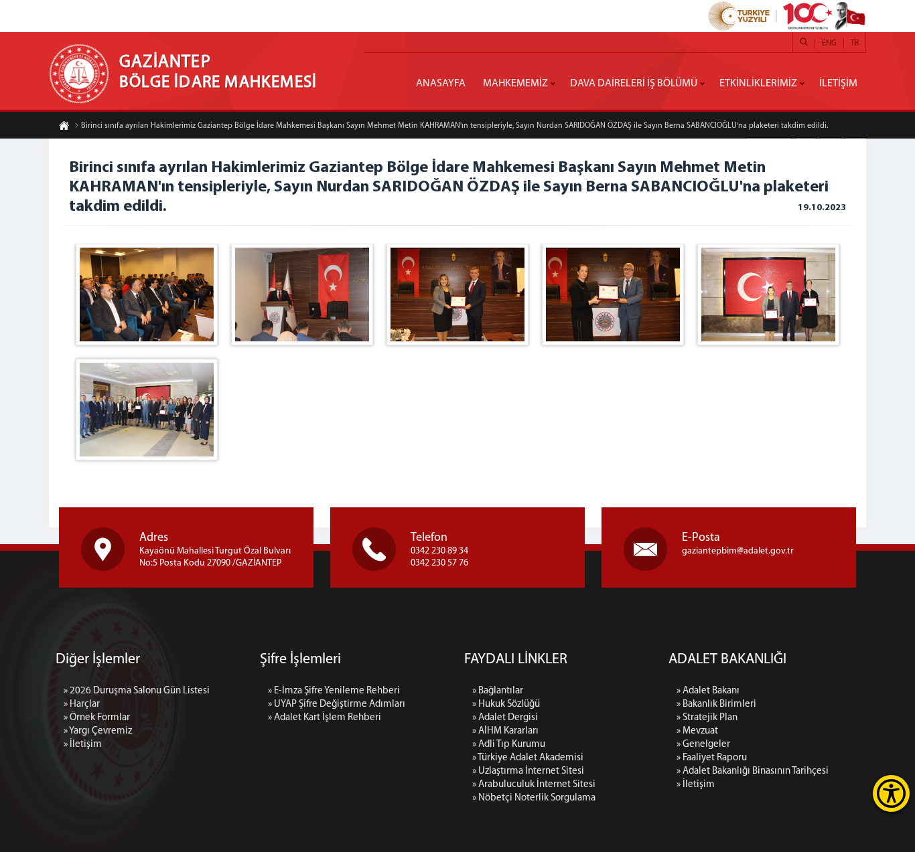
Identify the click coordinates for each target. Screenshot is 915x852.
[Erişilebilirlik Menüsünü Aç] (891, 793)
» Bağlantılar (497, 691)
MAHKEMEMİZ (515, 83)
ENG (829, 43)
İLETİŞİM (838, 83)
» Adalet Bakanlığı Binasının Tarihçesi (753, 771)
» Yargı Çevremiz (98, 731)
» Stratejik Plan (707, 718)
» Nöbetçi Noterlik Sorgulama (533, 798)
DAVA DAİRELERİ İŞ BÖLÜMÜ (633, 83)
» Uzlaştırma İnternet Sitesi (528, 771)
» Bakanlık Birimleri (716, 704)
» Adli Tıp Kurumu (508, 745)
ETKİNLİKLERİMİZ (758, 83)
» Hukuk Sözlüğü (506, 704)
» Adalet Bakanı (708, 691)
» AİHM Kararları (505, 731)
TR (855, 43)
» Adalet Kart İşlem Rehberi (324, 718)
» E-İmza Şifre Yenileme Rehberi (334, 691)
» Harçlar (82, 704)
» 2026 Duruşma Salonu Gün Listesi (137, 691)
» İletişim (83, 745)
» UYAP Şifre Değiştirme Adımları (336, 704)
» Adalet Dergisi (505, 718)
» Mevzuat (697, 731)
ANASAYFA (441, 83)
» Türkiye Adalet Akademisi (527, 758)
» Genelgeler (703, 745)
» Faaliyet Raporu (712, 758)
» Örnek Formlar (97, 718)
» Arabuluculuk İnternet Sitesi (533, 785)
